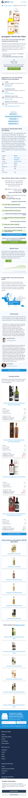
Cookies (3, 773)
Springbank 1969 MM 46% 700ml (14, 579)
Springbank (16, 159)
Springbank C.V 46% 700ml (14, 553)
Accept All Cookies (14, 791)
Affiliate (3, 756)
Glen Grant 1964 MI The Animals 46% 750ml (14, 692)
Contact (3, 766)
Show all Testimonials (14, 370)
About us (3, 758)
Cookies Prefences (14, 794)
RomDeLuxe (15, 366)
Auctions (3, 738)
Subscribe (21, 722)
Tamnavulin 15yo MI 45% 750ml (14, 666)
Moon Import (17, 157)
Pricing (3, 754)
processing (18, 726)
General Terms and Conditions (8, 768)
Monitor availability (14, 68)
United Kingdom (17, 161)
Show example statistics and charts (12, 106)
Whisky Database (8, 5)
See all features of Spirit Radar (14, 234)
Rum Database (5, 741)
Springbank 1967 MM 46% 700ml (14, 605)
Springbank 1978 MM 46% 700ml (14, 592)
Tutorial (3, 752)
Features (3, 734)
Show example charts (9, 93)
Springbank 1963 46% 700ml (14, 618)
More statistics (8, 86)
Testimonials (4, 749)
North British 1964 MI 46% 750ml (14, 679)
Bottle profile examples (6, 736)
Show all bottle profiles (14, 534)
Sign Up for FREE (14, 242)
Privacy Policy (4, 770)
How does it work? (9, 99)
